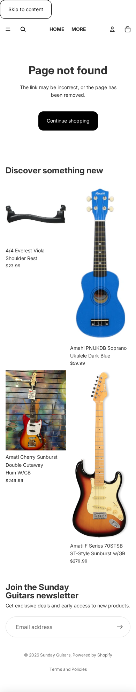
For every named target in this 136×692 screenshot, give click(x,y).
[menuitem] (79, 29)
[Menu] (8, 30)
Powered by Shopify (92, 655)
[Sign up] (120, 627)
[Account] (112, 29)
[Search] (23, 29)
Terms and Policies (68, 669)
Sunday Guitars (55, 655)
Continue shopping (68, 121)
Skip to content (25, 9)
